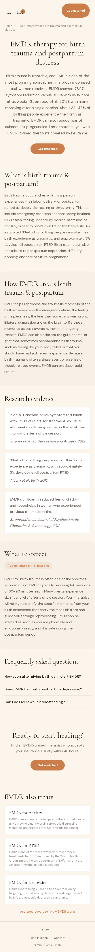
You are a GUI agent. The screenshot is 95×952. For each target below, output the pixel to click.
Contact (59, 938)
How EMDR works (63, 911)
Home (8, 26)
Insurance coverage (34, 911)
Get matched (75, 11)
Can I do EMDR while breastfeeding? (34, 702)
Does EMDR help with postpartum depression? (43, 689)
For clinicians (39, 938)
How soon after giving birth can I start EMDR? (42, 676)
